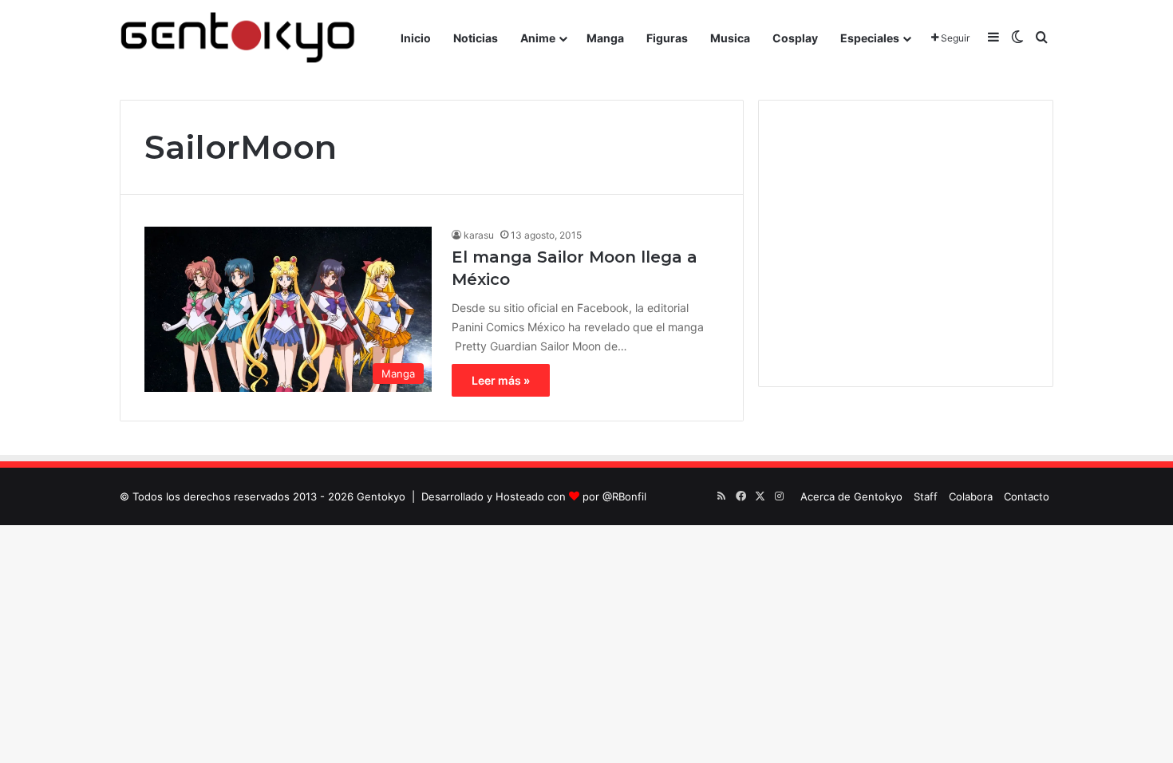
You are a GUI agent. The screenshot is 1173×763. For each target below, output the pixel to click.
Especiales (869, 38)
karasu (479, 235)
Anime (537, 38)
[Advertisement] (906, 243)
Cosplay (795, 38)
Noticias (475, 38)
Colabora (971, 496)
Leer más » (501, 380)
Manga (605, 38)
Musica (730, 38)
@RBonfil (624, 496)
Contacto (1026, 496)
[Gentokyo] (238, 38)
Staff (926, 496)
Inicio (416, 38)
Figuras (667, 38)
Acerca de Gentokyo (851, 496)
